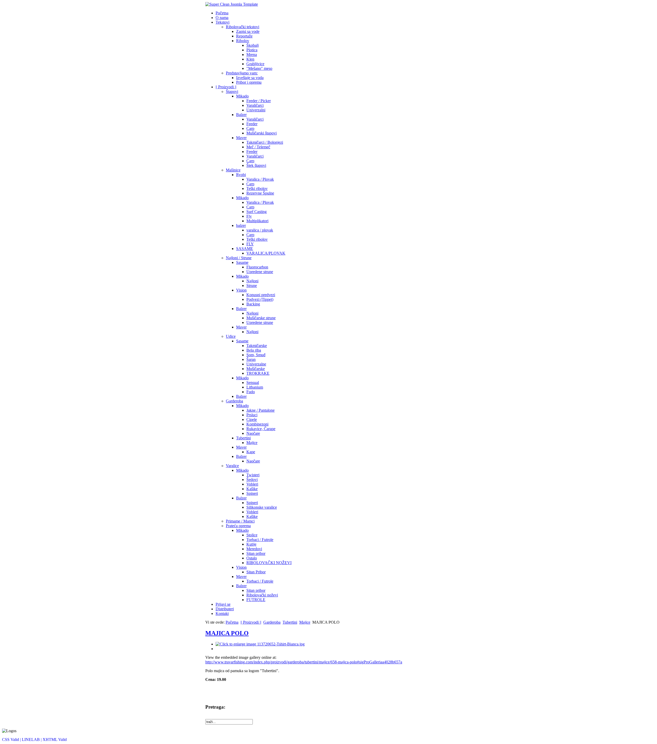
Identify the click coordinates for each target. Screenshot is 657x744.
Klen (250, 59)
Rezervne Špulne (260, 193)
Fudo (250, 392)
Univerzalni (255, 110)
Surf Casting (256, 211)
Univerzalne (256, 364)
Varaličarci (255, 105)
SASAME (244, 248)
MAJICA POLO (227, 633)
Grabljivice (255, 64)
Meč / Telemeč (258, 147)
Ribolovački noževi (262, 595)
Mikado (242, 96)
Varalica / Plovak (260, 179)
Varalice (232, 465)
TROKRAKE (257, 373)
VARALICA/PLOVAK (265, 253)
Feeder (251, 124)
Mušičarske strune (261, 318)
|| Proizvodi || (226, 87)
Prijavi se (223, 604)
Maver (241, 138)
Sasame (242, 262)
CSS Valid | (12, 739)
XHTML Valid (55, 739)
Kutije (251, 544)
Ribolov (242, 40)
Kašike (252, 489)
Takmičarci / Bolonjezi (264, 142)
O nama (222, 17)
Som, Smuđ (255, 355)
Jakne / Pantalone (260, 410)
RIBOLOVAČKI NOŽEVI (269, 563)
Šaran (251, 359)
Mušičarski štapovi (261, 133)
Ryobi (241, 174)
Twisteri (252, 475)
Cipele (251, 419)
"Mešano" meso (259, 68)
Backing (253, 304)
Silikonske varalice (261, 507)
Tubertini (243, 438)
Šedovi (252, 479)
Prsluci (251, 415)
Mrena (251, 54)
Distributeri (225, 609)
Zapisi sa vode (247, 31)
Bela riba (253, 350)
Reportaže (244, 36)
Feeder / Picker (258, 101)
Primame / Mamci (240, 521)
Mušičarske (255, 368)
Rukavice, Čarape (260, 429)
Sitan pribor (255, 553)
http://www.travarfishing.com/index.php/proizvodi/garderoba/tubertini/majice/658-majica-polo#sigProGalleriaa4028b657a (303, 662)
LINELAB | (32, 739)
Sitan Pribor (256, 572)
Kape (250, 452)
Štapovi (232, 91)
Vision (241, 290)
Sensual (252, 382)
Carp (250, 128)
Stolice (251, 535)
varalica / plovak (259, 230)
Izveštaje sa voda (250, 77)
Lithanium (254, 387)
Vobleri (252, 484)
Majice (251, 442)
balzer (241, 225)
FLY (250, 244)
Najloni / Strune (239, 258)
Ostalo (251, 558)
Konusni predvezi (260, 295)
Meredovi (254, 549)
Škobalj (252, 45)
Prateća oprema (238, 526)
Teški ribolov (257, 188)
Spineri (252, 493)
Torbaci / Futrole (259, 539)
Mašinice (233, 170)
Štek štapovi (256, 165)
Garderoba (234, 401)
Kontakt (222, 613)
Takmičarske (256, 345)
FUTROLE (255, 599)
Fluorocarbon (257, 267)
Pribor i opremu (249, 82)
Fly (249, 216)
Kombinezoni (257, 424)
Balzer (241, 114)
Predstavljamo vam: (242, 73)
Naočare (253, 433)
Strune (251, 285)
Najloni (252, 281)
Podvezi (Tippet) (259, 299)
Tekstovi (222, 22)
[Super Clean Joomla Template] (231, 4)
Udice (231, 336)
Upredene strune (259, 271)
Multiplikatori (257, 221)
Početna (222, 13)
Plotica (251, 50)
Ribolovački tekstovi (242, 27)
